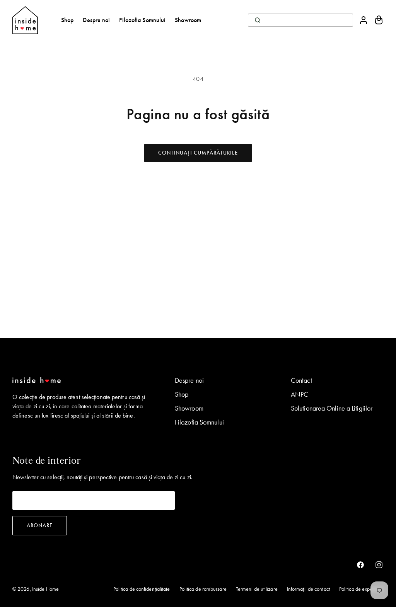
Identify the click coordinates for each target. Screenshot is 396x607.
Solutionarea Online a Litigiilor (331, 408)
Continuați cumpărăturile (198, 153)
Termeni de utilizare (257, 589)
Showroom (189, 408)
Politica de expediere (361, 589)
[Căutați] (257, 20)
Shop (181, 394)
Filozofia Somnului (199, 422)
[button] (379, 20)
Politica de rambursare (203, 589)
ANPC (299, 394)
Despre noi (189, 380)
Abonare (40, 525)
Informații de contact (308, 589)
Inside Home (45, 589)
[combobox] (300, 20)
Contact (301, 380)
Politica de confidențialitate (141, 589)
